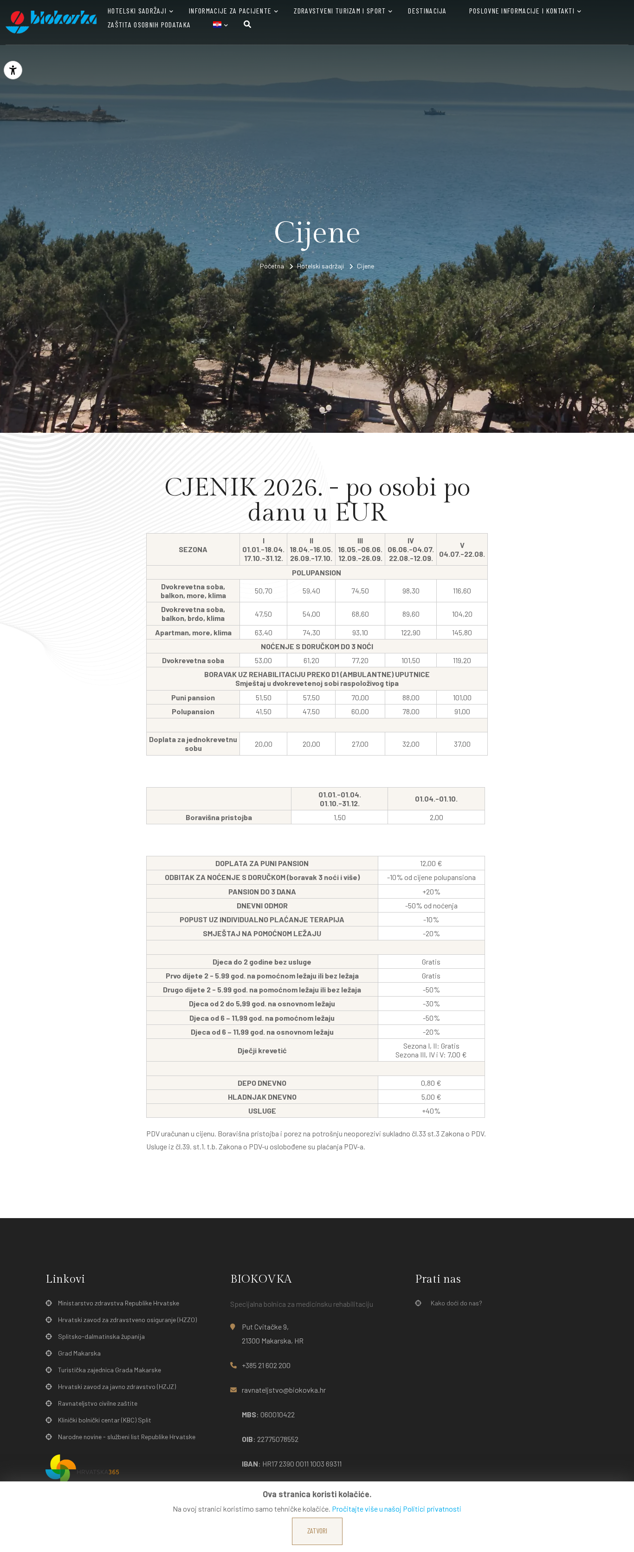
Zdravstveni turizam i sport (340, 10)
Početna (272, 266)
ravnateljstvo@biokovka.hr (284, 1389)
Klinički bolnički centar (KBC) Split (104, 1420)
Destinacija (427, 10)
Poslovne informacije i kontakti (522, 10)
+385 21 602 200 (266, 1365)
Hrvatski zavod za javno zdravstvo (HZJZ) (117, 1386)
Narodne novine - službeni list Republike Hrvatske (126, 1437)
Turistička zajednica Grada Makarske (109, 1370)
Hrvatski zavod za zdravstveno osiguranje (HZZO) (127, 1320)
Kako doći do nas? (456, 1303)
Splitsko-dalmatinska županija (101, 1336)
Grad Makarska (79, 1353)
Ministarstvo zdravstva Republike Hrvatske (118, 1303)
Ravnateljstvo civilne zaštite (97, 1403)
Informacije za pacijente (230, 10)
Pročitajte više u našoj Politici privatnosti (396, 1508)
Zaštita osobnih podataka (149, 24)
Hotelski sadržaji (137, 10)
